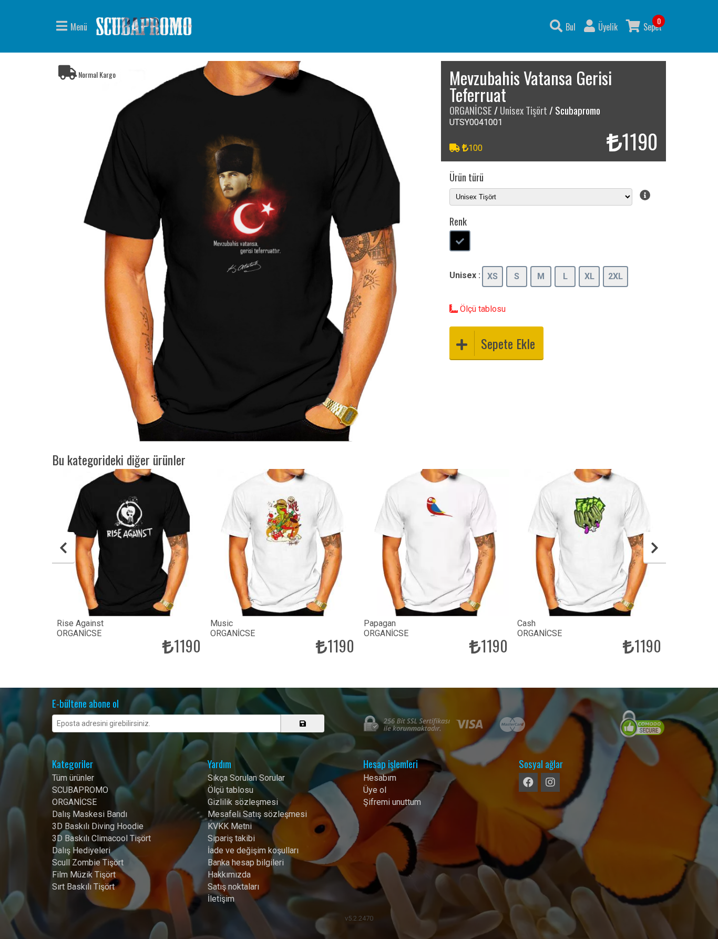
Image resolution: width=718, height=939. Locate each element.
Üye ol (374, 790)
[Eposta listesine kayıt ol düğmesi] (302, 723)
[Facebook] (528, 782)
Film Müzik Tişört (84, 875)
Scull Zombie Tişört (88, 862)
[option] (242, 251)
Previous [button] (63, 548)
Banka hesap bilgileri (246, 862)
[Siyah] (459, 241)
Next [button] (654, 548)
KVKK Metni (230, 826)
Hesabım (379, 778)
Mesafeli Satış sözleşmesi (257, 814)
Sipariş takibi (231, 838)
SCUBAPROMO (80, 790)
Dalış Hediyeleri (81, 850)
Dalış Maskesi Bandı (89, 814)
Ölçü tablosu (482, 309)
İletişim (221, 899)
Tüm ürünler (73, 778)
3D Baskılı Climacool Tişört (101, 838)
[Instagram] (550, 782)
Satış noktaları (233, 887)
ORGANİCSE (470, 110)
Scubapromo (144, 26)
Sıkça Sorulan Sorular (246, 778)
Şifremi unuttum (392, 802)
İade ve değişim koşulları (253, 850)
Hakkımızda (229, 875)
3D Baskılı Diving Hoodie (97, 826)
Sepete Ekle (508, 343)
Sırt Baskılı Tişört (83, 887)
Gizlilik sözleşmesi (243, 802)
